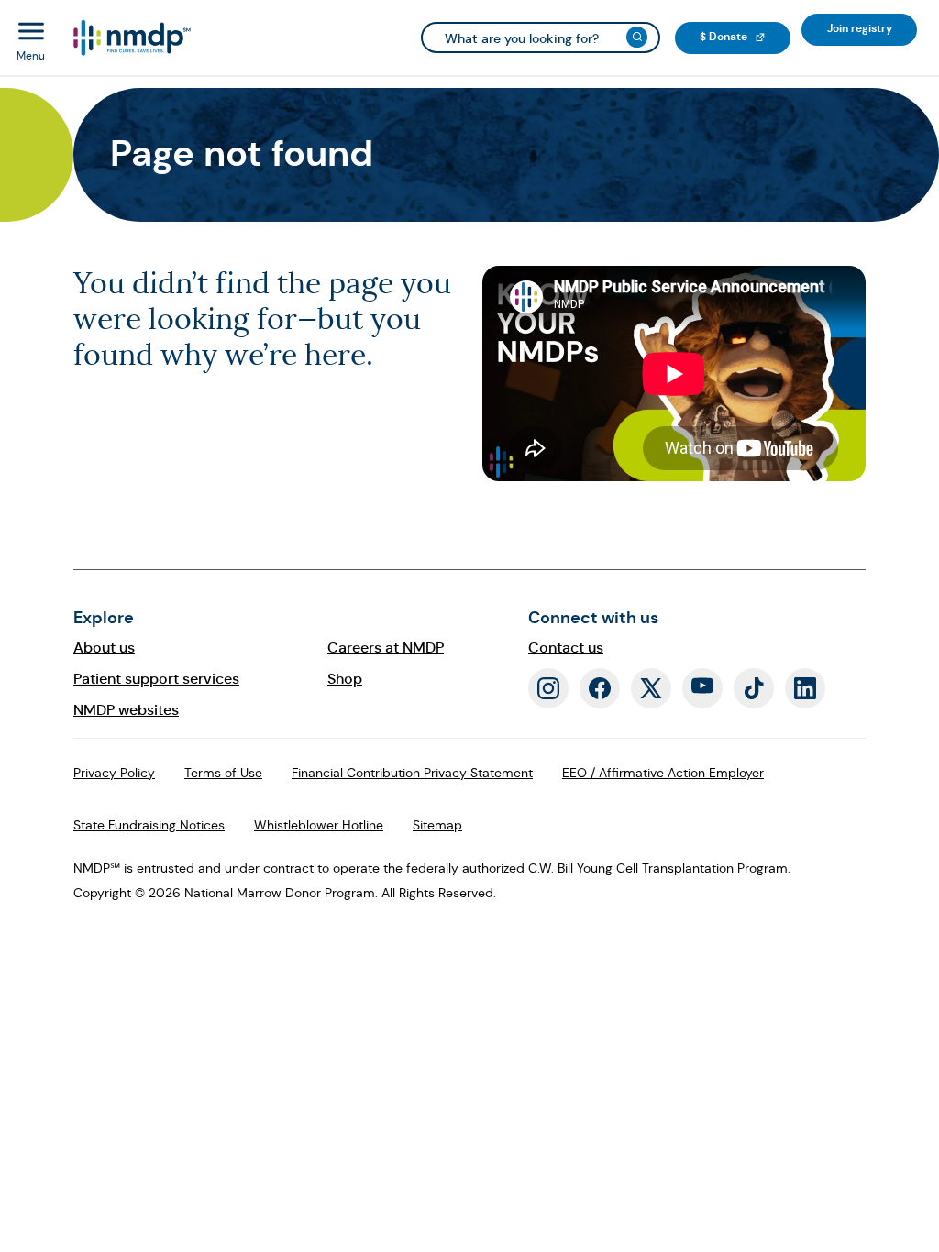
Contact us (565, 647)
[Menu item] (130, 38)
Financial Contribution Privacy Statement (412, 772)
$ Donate (745, 36)
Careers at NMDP (385, 647)
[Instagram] (548, 688)
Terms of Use (223, 772)
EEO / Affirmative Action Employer (663, 772)
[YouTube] (702, 688)
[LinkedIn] (805, 688)
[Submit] (636, 37)
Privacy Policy (114, 772)
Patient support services (156, 678)
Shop (344, 678)
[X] (651, 688)
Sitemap (437, 825)
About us (104, 647)
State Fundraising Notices (149, 825)
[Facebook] (600, 688)
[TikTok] (754, 688)
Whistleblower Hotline (318, 825)
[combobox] (540, 37)
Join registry (872, 28)
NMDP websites (126, 709)
